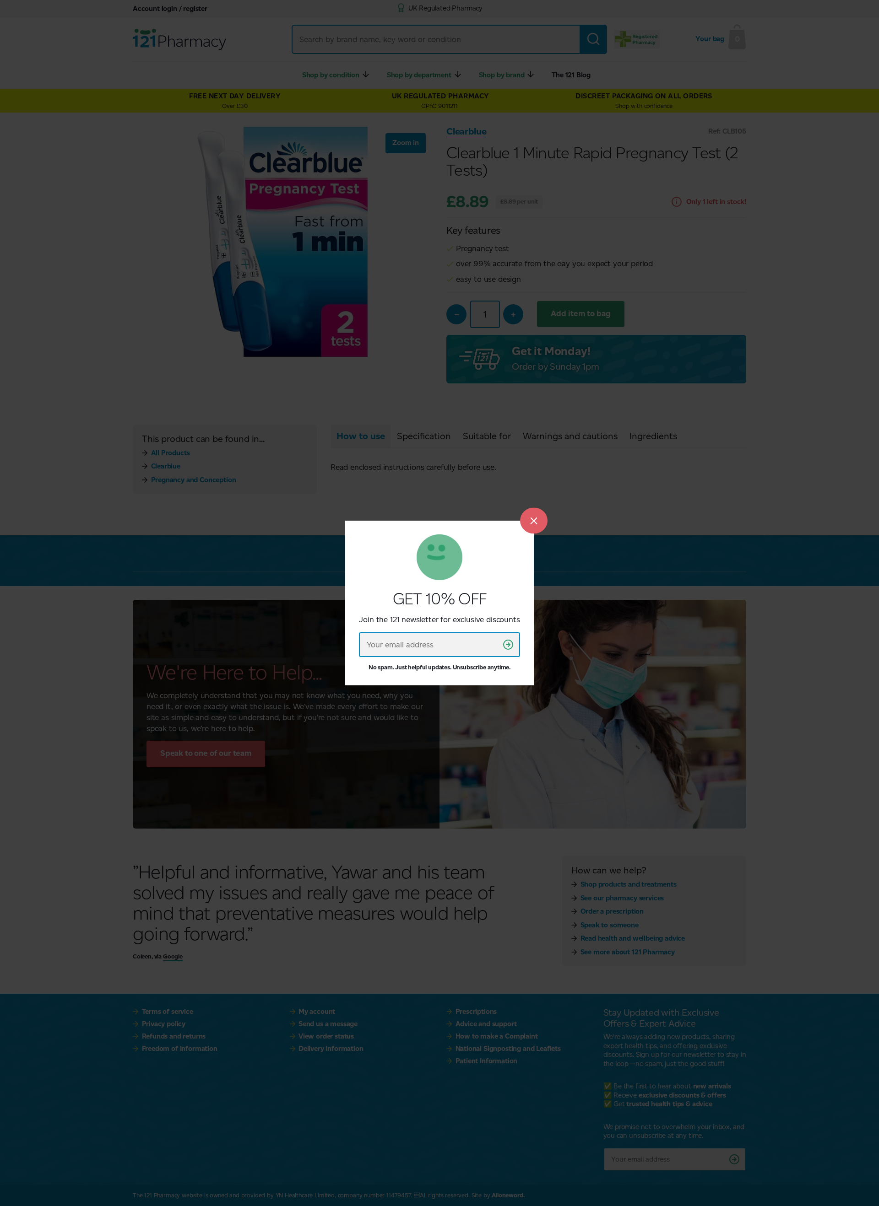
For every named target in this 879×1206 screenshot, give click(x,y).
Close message (534, 520)
